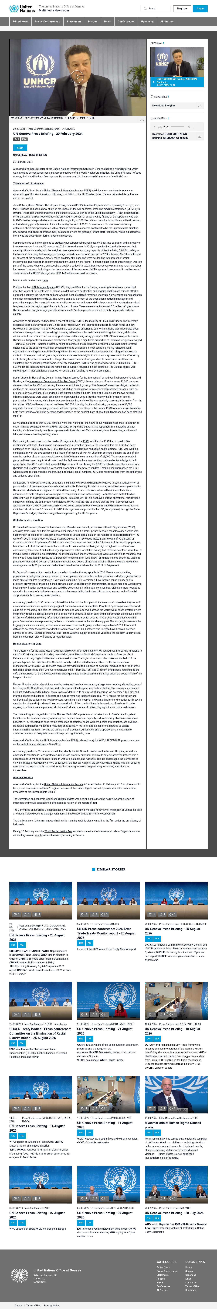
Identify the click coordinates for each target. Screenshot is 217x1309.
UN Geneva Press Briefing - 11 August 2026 (104, 1125)
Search (189, 1271)
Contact (18, 1305)
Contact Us (191, 1282)
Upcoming (147, 21)
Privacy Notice (51, 1305)
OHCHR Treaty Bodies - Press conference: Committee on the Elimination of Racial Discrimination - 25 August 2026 (40, 1033)
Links (188, 1278)
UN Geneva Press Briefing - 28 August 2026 (37, 937)
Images (92, 21)
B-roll (107, 21)
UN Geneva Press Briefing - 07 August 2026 (37, 1215)
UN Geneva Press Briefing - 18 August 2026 (172, 1031)
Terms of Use (192, 1286)
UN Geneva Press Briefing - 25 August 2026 (172, 931)
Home (188, 1267)
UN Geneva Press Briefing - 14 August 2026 (37, 1128)
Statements (74, 21)
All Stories (167, 21)
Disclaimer (191, 1290)
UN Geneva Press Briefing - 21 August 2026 (104, 1031)
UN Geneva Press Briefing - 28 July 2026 (174, 1213)
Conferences (126, 21)
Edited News (20, 21)
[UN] (22, 9)
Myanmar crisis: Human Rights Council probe (173, 1125)
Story (20, 147)
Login (200, 8)
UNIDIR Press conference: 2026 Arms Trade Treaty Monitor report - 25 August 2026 (106, 933)
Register (182, 8)
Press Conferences (47, 21)
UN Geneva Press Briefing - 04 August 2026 (104, 1215)
